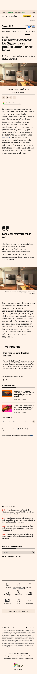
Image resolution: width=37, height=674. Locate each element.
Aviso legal (16, 653)
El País (32, 20)
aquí (31, 435)
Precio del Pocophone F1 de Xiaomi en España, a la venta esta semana (24, 408)
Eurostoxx (11, 557)
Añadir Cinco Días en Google (13, 103)
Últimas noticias (8, 506)
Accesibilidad (7, 658)
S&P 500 (18, 12)
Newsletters (21, 658)
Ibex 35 (5, 12)
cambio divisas (18, 594)
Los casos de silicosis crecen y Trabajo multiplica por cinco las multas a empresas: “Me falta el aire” (18, 528)
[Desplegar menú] (3, 16)
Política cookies (24, 653)
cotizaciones (7, 603)
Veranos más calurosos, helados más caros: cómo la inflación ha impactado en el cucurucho (17, 536)
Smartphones (6, 31)
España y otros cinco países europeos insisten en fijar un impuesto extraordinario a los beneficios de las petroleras (18, 520)
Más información (6, 431)
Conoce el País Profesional (18, 611)
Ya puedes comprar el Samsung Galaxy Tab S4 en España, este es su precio (24, 394)
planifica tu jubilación (7, 595)
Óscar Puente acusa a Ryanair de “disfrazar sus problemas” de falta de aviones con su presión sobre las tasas (18, 512)
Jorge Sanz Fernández (19, 89)
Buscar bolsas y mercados (12, 547)
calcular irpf (7, 587)
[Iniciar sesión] (33, 16)
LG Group (15, 422)
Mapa (13, 658)
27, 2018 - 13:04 (18, 92)
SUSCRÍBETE (27, 16)
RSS (16, 658)
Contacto (10, 653)
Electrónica (23, 422)
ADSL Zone (30, 26)
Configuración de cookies (12, 655)
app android (29, 603)
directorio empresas (29, 595)
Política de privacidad (25, 655)
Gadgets (27, 31)
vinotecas (6, 137)
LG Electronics (6, 422)
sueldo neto (29, 587)
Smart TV (20, 31)
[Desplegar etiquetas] (33, 421)
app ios (18, 603)
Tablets (14, 31)
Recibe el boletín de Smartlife (14, 376)
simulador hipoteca (18, 587)
